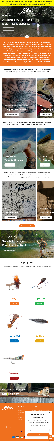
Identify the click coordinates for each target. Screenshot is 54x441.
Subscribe (38, 434)
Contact (20, 419)
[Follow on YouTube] (10, 427)
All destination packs (9, 250)
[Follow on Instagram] (6, 427)
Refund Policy (21, 417)
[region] (27, 244)
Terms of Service (22, 414)
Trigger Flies (45, 165)
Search (20, 410)
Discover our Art (8, 28)
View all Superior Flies (27, 225)
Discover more (8, 399)
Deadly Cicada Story (12, 114)
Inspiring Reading (11, 217)
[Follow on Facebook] (3, 427)
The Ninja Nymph (46, 217)
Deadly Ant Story (46, 114)
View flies (14, 303)
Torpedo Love (10, 165)
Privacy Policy (21, 412)
